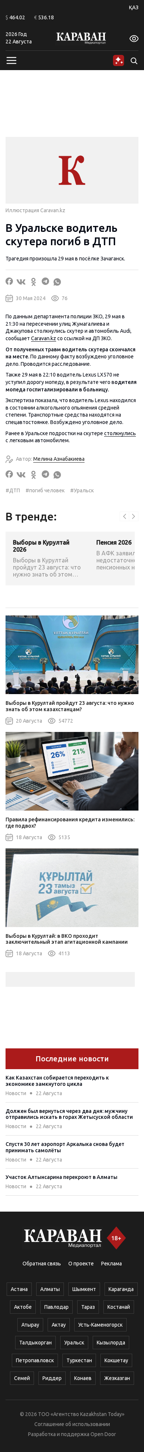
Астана (19, 1289)
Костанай (118, 1307)
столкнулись (120, 433)
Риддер (52, 1378)
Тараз (88, 1307)
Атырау (30, 1325)
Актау (59, 1325)
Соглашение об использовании (72, 1424)
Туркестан (79, 1360)
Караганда (121, 1289)
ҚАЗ (133, 7)
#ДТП (13, 490)
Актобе (23, 1307)
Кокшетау (116, 1360)
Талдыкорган (35, 1343)
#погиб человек (45, 490)
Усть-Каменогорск (100, 1325)
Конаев (83, 1378)
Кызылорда (111, 1343)
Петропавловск (35, 1360)
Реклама (111, 1264)
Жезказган (117, 1378)
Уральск (74, 1343)
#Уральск (82, 490)
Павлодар (56, 1307)
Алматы (50, 1289)
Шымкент (84, 1289)
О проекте (81, 1264)
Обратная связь (42, 1264)
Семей (22, 1378)
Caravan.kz (43, 338)
